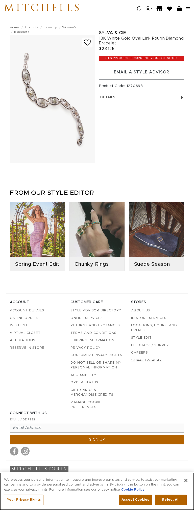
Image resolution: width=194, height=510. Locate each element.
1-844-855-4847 (146, 360)
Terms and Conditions (93, 333)
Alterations (22, 340)
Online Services (86, 318)
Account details (27, 310)
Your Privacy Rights (24, 499)
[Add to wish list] (87, 42)
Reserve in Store (27, 348)
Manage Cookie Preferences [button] (86, 405)
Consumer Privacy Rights (96, 355)
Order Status (84, 382)
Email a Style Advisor (141, 72)
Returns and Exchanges (95, 325)
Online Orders (25, 318)
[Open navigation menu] (188, 9)
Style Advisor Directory (95, 310)
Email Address (22, 419)
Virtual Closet (25, 333)
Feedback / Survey (150, 345)
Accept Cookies (135, 499)
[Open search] (138, 9)
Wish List (19, 325)
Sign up (97, 439)
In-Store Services (148, 318)
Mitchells (43, 9)
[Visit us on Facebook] (14, 451)
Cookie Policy (132, 489)
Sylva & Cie (112, 33)
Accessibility (83, 375)
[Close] (185, 480)
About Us (140, 310)
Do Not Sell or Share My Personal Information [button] (95, 365)
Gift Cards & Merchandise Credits (91, 392)
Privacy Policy (85, 348)
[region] (97, 491)
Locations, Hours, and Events (154, 328)
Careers (139, 352)
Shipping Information (92, 340)
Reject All (170, 499)
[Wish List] (170, 9)
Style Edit (141, 337)
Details (107, 97)
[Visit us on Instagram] (25, 451)
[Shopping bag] (179, 9)
